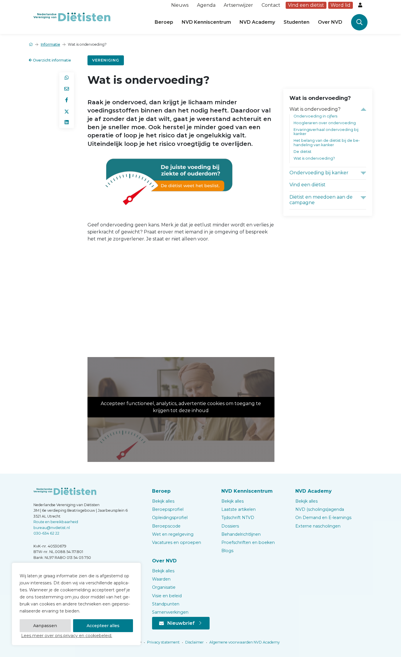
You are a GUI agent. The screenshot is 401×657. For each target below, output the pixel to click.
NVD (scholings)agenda (319, 509)
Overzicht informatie (51, 60)
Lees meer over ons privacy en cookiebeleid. (66, 635)
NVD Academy (257, 22)
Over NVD (330, 22)
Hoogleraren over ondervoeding (325, 123)
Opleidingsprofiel (170, 517)
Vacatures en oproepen (176, 542)
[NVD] (71, 16)
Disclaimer (194, 642)
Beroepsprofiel (167, 509)
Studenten (296, 22)
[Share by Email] (66, 89)
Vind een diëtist (306, 5)
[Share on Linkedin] (66, 122)
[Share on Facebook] (66, 100)
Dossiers (230, 526)
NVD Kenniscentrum (206, 22)
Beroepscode (166, 526)
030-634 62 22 (46, 533)
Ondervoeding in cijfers (315, 116)
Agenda (206, 5)
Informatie (50, 44)
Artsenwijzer (238, 5)
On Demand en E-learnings (323, 517)
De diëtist (302, 151)
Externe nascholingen (318, 526)
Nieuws (179, 5)
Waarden (161, 579)
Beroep (164, 22)
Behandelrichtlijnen (241, 534)
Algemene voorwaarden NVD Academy (244, 642)
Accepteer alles (103, 625)
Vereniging (105, 60)
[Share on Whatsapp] (66, 77)
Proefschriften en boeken (248, 542)
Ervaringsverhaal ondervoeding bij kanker (326, 131)
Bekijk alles (163, 501)
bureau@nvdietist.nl (51, 527)
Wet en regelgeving (172, 534)
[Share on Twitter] (66, 111)
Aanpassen (45, 625)
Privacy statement (163, 642)
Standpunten (165, 604)
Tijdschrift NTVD (237, 517)
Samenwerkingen (170, 612)
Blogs (227, 550)
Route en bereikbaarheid (55, 522)
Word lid (341, 5)
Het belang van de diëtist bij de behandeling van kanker (327, 142)
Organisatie (164, 587)
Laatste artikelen (238, 509)
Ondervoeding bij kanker (318, 172)
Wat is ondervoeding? (315, 109)
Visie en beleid (167, 595)
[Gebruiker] (361, 5)
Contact (271, 5)
